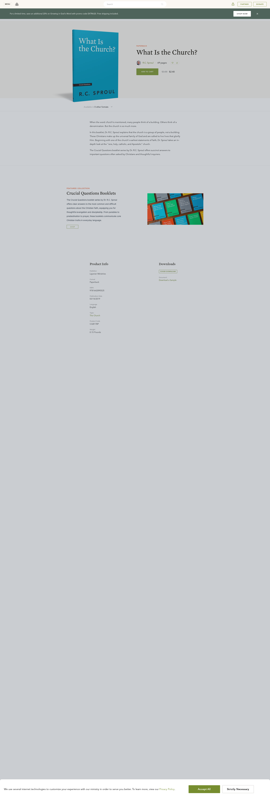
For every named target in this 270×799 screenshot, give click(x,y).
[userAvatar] (233, 4)
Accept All (204, 789)
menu (7, 4)
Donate (260, 4)
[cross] (257, 14)
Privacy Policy (167, 789)
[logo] (17, 4)
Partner (244, 4)
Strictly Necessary (238, 789)
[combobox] (131, 4)
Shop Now (242, 14)
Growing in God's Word (60, 13)
